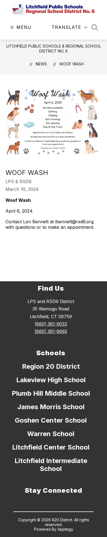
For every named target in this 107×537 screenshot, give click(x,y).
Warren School (50, 434)
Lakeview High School (51, 380)
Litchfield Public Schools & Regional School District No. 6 (53, 48)
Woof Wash (71, 64)
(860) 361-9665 (51, 331)
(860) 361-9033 (51, 324)
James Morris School (51, 407)
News (41, 64)
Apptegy (65, 529)
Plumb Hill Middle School (51, 393)
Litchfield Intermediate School (51, 465)
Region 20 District (51, 366)
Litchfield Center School (50, 447)
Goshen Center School (51, 420)
